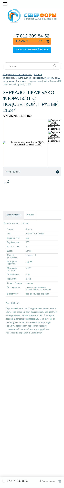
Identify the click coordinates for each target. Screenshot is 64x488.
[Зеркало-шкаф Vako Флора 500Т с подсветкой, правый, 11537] (55, 125)
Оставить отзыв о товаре (15, 223)
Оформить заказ (60, 481)
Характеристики (13, 214)
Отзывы (30, 214)
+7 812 (31, 35)
